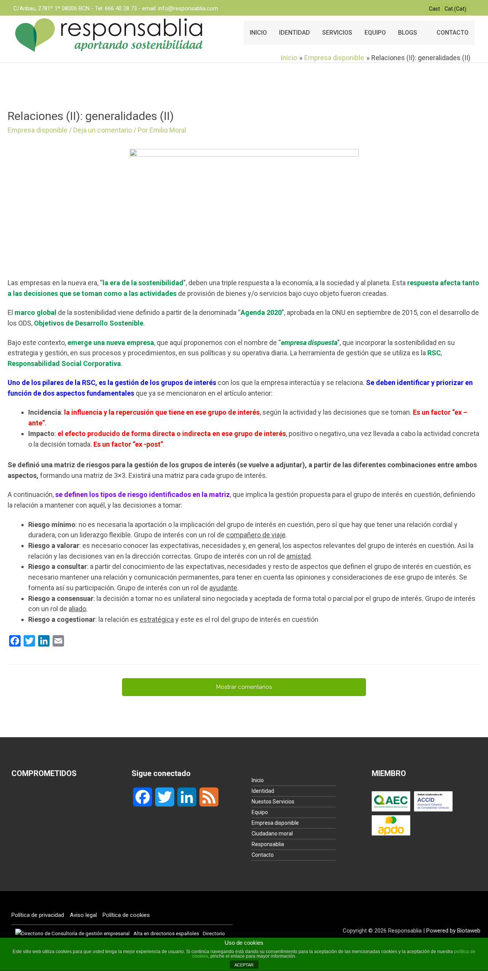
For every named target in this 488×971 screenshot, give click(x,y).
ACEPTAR (244, 965)
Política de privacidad (37, 915)
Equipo (260, 812)
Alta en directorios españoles (166, 933)
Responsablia (268, 844)
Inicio (258, 780)
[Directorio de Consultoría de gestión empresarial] (72, 933)
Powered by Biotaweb (453, 930)
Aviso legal (83, 915)
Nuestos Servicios (273, 802)
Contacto (263, 855)
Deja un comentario (102, 130)
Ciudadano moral (272, 833)
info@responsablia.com (188, 8)
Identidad (263, 791)
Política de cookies (126, 915)
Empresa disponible (37, 130)
